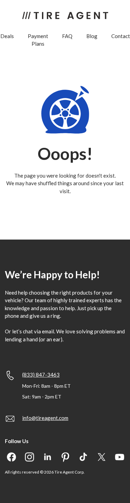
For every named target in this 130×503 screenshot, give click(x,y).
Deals (7, 36)
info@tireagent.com (45, 418)
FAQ (67, 36)
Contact (120, 36)
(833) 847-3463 (41, 374)
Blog (91, 36)
